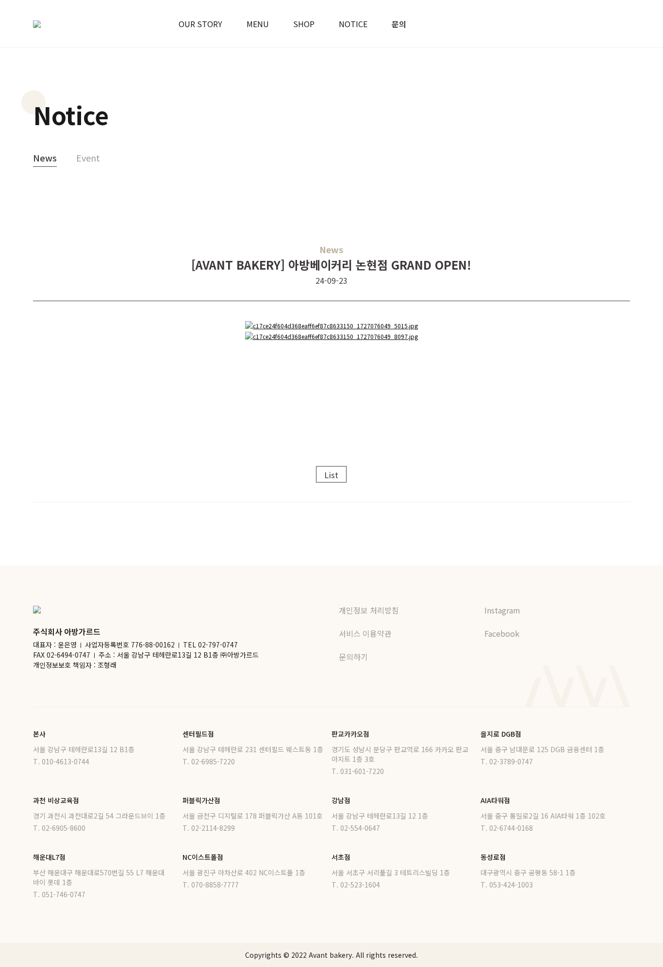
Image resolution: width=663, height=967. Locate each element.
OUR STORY (200, 24)
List (331, 475)
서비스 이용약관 (365, 633)
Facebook (502, 633)
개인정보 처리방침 (369, 610)
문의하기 (353, 656)
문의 (399, 24)
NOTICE (353, 24)
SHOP (304, 24)
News (45, 157)
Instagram (503, 610)
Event (88, 157)
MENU (258, 24)
